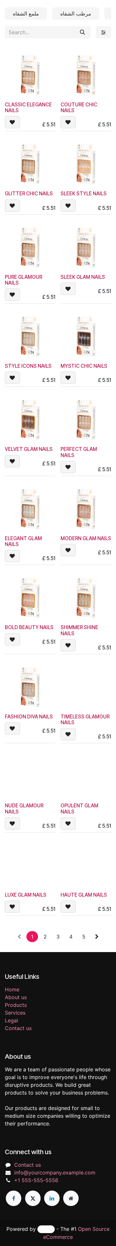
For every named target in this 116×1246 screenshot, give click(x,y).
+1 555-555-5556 (36, 1180)
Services (15, 1012)
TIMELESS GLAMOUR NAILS (85, 719)
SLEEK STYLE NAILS (84, 193)
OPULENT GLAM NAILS (79, 808)
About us (16, 997)
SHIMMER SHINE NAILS (79, 630)
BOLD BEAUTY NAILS (29, 627)
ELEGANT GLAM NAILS (23, 541)
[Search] (82, 32)
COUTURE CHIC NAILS (79, 107)
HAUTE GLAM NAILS (84, 895)
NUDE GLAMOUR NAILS (24, 808)
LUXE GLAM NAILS (25, 895)
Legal (11, 1020)
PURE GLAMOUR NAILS (23, 280)
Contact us (18, 1028)
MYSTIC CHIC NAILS (84, 366)
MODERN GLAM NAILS (86, 538)
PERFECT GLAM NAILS (79, 452)
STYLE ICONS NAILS (28, 366)
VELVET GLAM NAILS (29, 449)
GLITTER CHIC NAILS (29, 193)
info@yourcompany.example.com (54, 1172)
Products (16, 1005)
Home (12, 989)
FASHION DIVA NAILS (29, 717)
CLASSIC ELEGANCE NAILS (28, 107)
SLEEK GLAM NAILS (83, 277)
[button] (12, 122)
